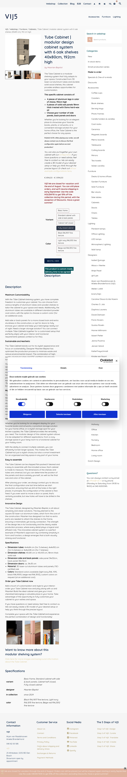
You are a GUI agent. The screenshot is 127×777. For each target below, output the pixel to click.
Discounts (92, 82)
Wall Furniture (97, 187)
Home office (97, 450)
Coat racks (96, 124)
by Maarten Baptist (53, 67)
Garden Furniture (99, 181)
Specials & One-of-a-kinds (100, 77)
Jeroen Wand (97, 346)
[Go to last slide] (8, 52)
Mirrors (94, 155)
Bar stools (96, 192)
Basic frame (63, 210)
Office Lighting (98, 234)
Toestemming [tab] (26, 368)
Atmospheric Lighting (101, 244)
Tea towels (96, 160)
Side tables (96, 197)
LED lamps (96, 239)
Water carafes (98, 165)
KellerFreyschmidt (99, 351)
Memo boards (97, 139)
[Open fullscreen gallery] (38, 68)
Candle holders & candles (103, 119)
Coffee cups (96, 93)
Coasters (95, 98)
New (90, 56)
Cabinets (95, 202)
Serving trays (97, 108)
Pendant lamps (98, 228)
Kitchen (94, 434)
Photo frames (97, 113)
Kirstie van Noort (99, 356)
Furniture (92, 171)
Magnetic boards (99, 134)
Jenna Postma (98, 340)
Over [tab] (101, 368)
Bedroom (95, 445)
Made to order (95, 72)
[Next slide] (37, 52)
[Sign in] (95, 3)
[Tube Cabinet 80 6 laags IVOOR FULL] (23, 52)
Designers (92, 255)
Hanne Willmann (99, 330)
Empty (58, 255)
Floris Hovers (97, 320)
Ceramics (95, 129)
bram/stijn (96, 294)
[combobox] (2, 770)
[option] (2, 773)
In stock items (94, 61)
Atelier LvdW (97, 288)
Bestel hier (53, 261)
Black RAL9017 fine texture (65, 234)
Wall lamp (96, 249)
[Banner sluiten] (116, 361)
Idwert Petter (97, 335)
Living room (96, 455)
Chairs (94, 213)
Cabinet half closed (65, 223)
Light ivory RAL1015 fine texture (67, 241)
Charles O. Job (98, 304)
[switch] (49, 404)
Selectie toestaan (63, 414)
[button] (9, 75)
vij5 (7, 748)
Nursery (95, 440)
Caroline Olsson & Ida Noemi (104, 299)
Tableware (96, 145)
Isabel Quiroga (98, 260)
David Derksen (98, 314)
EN (2, 770)
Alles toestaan (100, 414)
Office (94, 429)
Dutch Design (94, 461)
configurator (65, 154)
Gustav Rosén (97, 325)
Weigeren (27, 414)
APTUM (94, 276)
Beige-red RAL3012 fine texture (67, 249)
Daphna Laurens (99, 309)
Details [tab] (64, 368)
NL (2, 773)
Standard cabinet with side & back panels (66, 216)
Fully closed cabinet (66, 228)
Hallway (95, 424)
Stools (94, 207)
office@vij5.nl (95, 480)
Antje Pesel (96, 270)
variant (49, 219)
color (48, 243)
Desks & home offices (101, 176)
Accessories (93, 87)
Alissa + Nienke (98, 265)
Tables (94, 218)
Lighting (91, 223)
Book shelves (97, 103)
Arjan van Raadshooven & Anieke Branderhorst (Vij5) (103, 282)
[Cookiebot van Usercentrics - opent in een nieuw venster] (102, 361)
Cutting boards (98, 150)
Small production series (98, 67)
